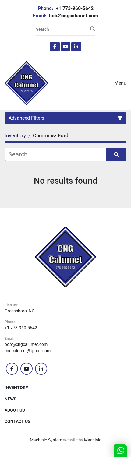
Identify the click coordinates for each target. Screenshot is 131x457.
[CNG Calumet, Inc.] (65, 256)
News (10, 398)
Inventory (16, 387)
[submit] (92, 29)
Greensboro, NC (19, 310)
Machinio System (46, 440)
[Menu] (106, 83)
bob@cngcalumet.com (73, 16)
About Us (15, 410)
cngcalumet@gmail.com (28, 350)
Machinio (92, 440)
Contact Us (17, 421)
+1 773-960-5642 (74, 8)
